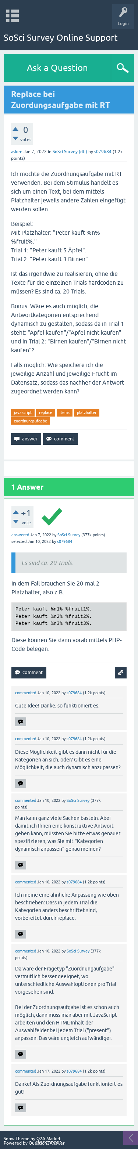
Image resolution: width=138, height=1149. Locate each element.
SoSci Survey (68, 535)
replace (45, 412)
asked (16, 151)
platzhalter (86, 412)
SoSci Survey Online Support (61, 38)
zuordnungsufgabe (30, 421)
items (65, 412)
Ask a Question (57, 68)
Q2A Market (48, 1138)
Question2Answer (47, 1143)
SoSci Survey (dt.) (70, 151)
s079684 (103, 151)
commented (25, 693)
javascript (23, 412)
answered (20, 535)
